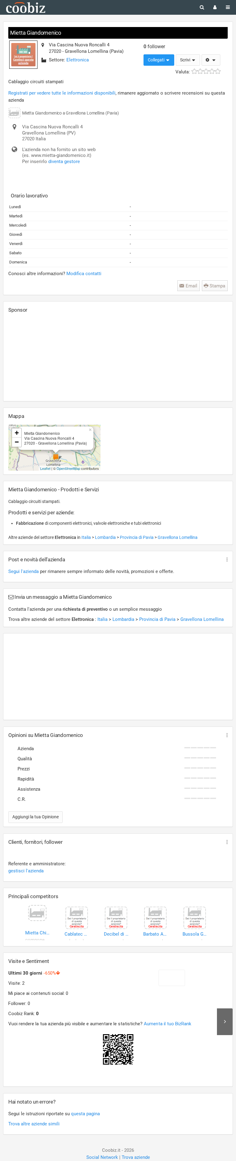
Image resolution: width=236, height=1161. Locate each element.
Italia (86, 537)
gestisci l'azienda (26, 871)
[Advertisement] (54, 356)
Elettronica (77, 60)
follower (154, 46)
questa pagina (85, 1113)
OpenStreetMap (68, 468)
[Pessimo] (194, 71)
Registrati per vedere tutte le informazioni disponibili (62, 93)
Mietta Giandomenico (35, 32)
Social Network (102, 1157)
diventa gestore (64, 161)
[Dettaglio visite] (225, 1021)
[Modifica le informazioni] (211, 60)
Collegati (156, 59)
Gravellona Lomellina (178, 537)
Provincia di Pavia (137, 537)
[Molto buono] (212, 71)
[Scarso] (200, 71)
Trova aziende (136, 1157)
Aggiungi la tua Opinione (35, 816)
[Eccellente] (218, 71)
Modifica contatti (83, 273)
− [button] (17, 442)
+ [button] (17, 433)
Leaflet (45, 468)
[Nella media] (206, 71)
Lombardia (106, 537)
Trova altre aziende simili (34, 1124)
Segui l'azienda (23, 571)
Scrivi (185, 59)
